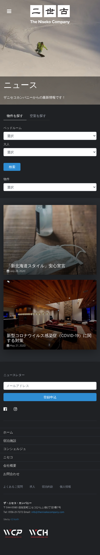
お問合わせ (11, 474)
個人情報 (65, 486)
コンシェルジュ (14, 449)
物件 (6, 179)
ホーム (8, 432)
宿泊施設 (9, 441)
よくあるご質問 (13, 486)
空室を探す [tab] (38, 116)
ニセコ (8, 457)
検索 (12, 167)
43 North (14, 519)
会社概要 (9, 465)
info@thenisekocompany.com (47, 512)
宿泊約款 (47, 486)
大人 (6, 144)
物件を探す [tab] (15, 116)
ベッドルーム (12, 128)
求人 (32, 486)
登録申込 (50, 397)
